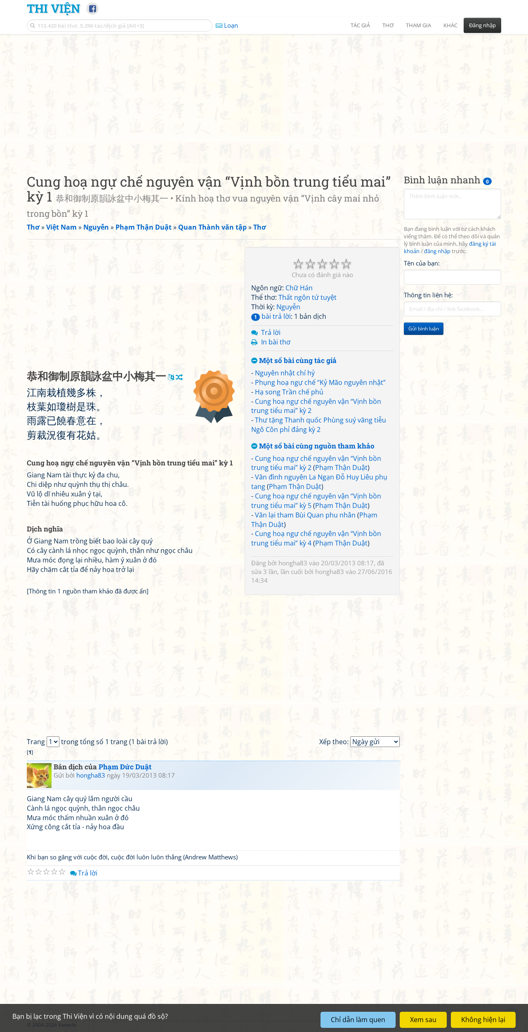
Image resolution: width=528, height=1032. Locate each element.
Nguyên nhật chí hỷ (285, 372)
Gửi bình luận (423, 328)
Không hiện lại (483, 1019)
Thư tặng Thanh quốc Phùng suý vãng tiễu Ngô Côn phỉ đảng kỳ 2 (318, 424)
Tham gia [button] (418, 25)
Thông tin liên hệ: (428, 295)
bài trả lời (272, 316)
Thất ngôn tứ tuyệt (307, 297)
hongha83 (292, 563)
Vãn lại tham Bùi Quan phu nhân (305, 515)
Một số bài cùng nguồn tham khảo (316, 446)
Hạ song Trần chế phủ (289, 391)
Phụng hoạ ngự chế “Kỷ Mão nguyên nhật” (320, 382)
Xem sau (423, 1019)
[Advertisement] (264, 97)
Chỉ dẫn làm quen (358, 1019)
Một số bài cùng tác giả (297, 361)
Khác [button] (450, 25)
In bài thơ (275, 341)
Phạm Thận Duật (341, 467)
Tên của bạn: (422, 263)
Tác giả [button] (360, 25)
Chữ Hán (299, 287)
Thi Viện (53, 8)
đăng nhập (437, 251)
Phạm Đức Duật (125, 766)
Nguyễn (288, 306)
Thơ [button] (388, 25)
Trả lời (270, 332)
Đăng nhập (482, 25)
